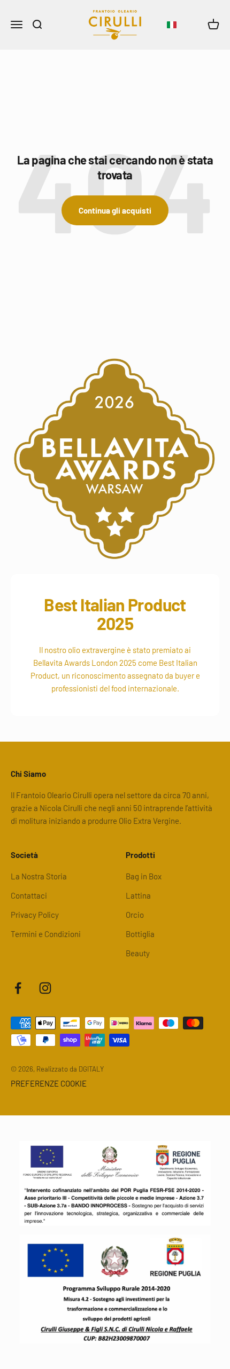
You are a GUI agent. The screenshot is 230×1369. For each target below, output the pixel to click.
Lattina (138, 895)
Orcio (135, 914)
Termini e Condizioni (46, 934)
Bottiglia (140, 934)
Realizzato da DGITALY (70, 1069)
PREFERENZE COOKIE (49, 1083)
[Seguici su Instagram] (45, 988)
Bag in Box (144, 876)
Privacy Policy (35, 914)
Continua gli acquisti (115, 210)
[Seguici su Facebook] (18, 988)
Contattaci (29, 895)
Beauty (138, 953)
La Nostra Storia (39, 876)
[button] (172, 25)
